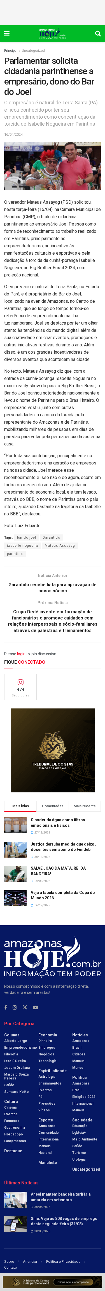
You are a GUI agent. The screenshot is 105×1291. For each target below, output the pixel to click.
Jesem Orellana (17, 1068)
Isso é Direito (15, 1061)
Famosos (11, 1121)
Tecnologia (47, 1061)
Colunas (12, 1035)
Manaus (44, 1146)
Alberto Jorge (15, 1041)
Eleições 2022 (83, 1097)
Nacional (45, 1153)
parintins (15, 554)
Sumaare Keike (16, 1092)
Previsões (46, 1103)
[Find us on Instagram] (15, 1007)
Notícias (80, 1035)
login (21, 654)
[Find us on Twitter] (24, 1007)
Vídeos (44, 1110)
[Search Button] (98, 33)
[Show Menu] (7, 33)
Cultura (11, 1101)
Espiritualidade (52, 1071)
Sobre (9, 1261)
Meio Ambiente (84, 1139)
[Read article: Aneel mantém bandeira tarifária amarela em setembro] (15, 1200)
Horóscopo (13, 1134)
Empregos (46, 1048)
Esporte (45, 1120)
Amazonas (46, 1126)
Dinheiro (45, 1041)
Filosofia (11, 1054)
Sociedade (82, 1120)
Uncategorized (33, 51)
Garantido (51, 537)
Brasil (76, 1048)
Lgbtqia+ (79, 1133)
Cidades (78, 1054)
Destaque (13, 1151)
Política (79, 1077)
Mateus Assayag (60, 546)
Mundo (77, 1068)
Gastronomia (14, 1128)
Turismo (79, 1153)
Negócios (46, 1054)
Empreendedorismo (20, 1048)
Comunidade (48, 1133)
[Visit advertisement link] (52, 750)
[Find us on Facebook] (5, 1007)
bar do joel (26, 537)
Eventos (11, 1114)
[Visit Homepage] (52, 33)
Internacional (48, 1139)
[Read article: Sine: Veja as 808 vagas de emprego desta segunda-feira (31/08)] (15, 1224)
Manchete (47, 1162)
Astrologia (46, 1077)
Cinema (10, 1107)
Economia (47, 1035)
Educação (80, 1126)
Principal (10, 51)
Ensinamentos (49, 1083)
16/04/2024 (13, 134)
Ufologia (78, 1159)
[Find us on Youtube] (35, 1007)
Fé (40, 1097)
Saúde (9, 1085)
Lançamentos (15, 1141)
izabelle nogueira (22, 546)
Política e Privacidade (63, 1261)
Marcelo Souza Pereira (16, 1076)
